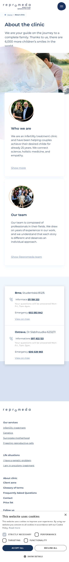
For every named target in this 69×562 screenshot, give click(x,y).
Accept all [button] (18, 548)
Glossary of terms (13, 487)
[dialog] (34, 536)
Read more (14, 528)
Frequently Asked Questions (20, 492)
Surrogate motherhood (16, 438)
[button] (34, 556)
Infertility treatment (14, 427)
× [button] (65, 515)
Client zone (9, 482)
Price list (8, 502)
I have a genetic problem (17, 460)
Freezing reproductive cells (18, 443)
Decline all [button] (50, 548)
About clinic (10, 478)
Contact (8, 498)
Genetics (8, 432)
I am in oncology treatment (18, 465)
